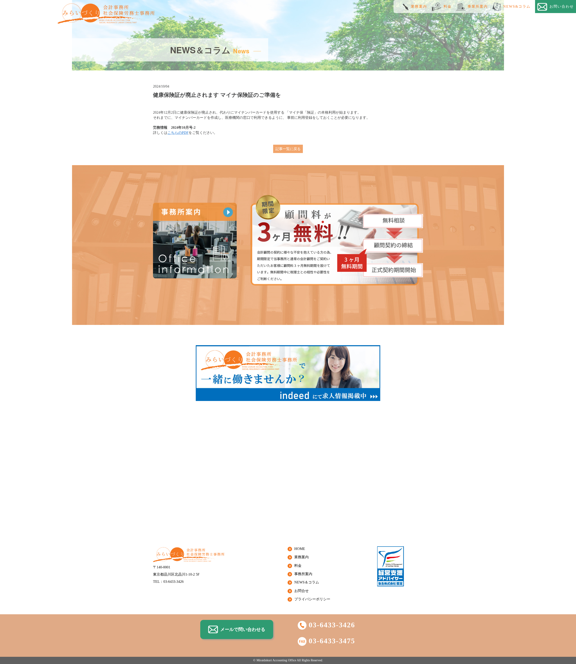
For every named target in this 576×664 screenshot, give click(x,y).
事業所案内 (478, 6)
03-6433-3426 (332, 625)
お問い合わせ (561, 6)
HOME (299, 549)
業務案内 (419, 6)
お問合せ (301, 591)
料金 (447, 6)
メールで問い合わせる (242, 629)
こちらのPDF (178, 133)
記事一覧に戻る (288, 149)
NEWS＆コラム (306, 582)
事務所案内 (303, 574)
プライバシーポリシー (312, 599)
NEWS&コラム (517, 6)
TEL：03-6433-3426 (168, 581)
